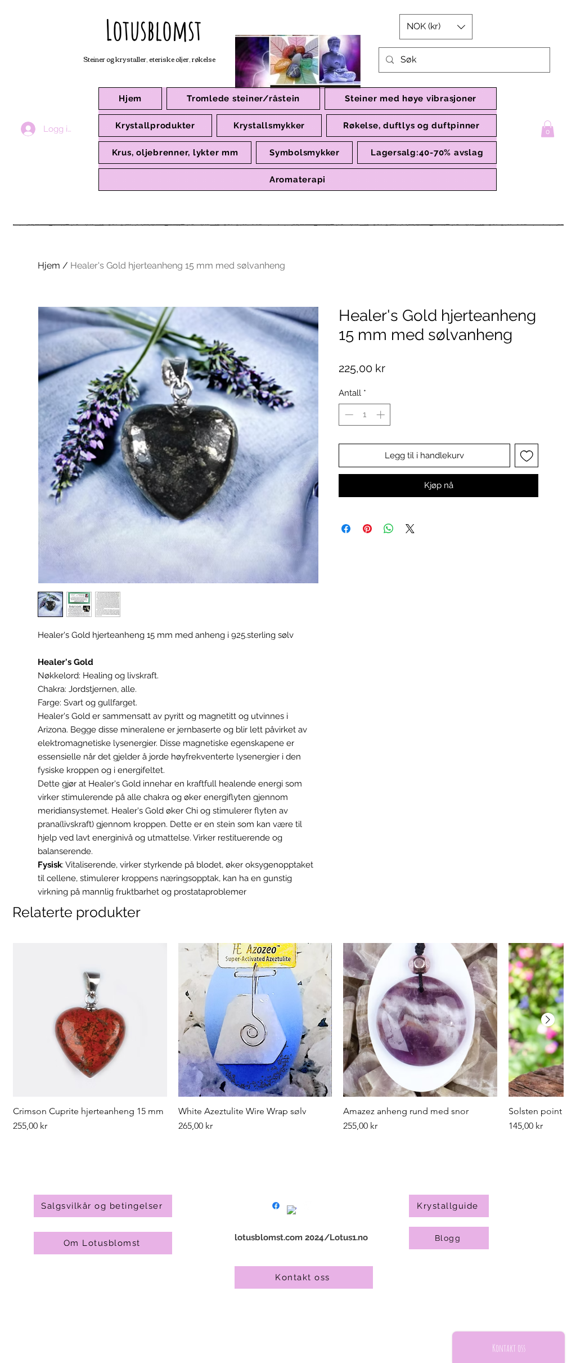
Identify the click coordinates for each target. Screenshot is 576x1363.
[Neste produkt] (548, 1019)
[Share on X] (410, 528)
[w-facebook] (291, 1210)
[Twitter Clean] (307, 1205)
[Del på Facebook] (346, 528)
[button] (155, 125)
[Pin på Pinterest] (367, 528)
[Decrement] (348, 414)
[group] (288, 1043)
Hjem (49, 265)
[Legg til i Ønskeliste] (527, 456)
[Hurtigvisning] (90, 1020)
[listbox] (435, 26)
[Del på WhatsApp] (388, 528)
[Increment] (381, 414)
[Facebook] (276, 1205)
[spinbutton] (365, 414)
